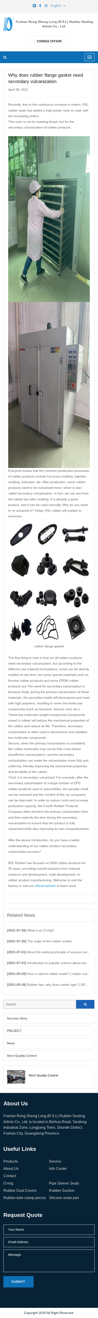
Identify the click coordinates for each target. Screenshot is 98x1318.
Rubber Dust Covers (19, 1190)
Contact (9, 1176)
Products (10, 1161)
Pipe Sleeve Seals (64, 1183)
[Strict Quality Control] (16, 1077)
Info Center (58, 1169)
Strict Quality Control (21, 1055)
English (57, 5)
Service (55, 1161)
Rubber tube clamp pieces (24, 1198)
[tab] (49, 1018)
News (11, 1043)
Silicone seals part (64, 1198)
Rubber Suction (61, 1190)
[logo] (8, 24)
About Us (10, 1169)
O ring (8, 1183)
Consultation (49, 41)
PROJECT (14, 1031)
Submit (18, 1282)
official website (45, 886)
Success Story (17, 1018)
